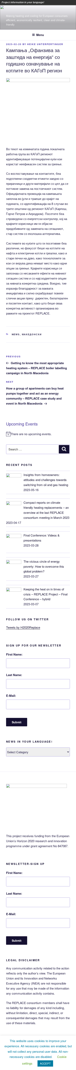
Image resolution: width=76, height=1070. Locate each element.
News (16, 334)
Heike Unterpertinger (45, 44)
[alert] (38, 434)
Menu (40, 35)
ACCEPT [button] (45, 1063)
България (59, 2)
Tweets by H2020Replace (23, 627)
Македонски (32, 334)
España (70, 2)
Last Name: (14, 675)
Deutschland (65, 2)
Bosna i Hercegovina (53, 2)
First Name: (14, 654)
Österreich (48, 2)
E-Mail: (11, 695)
